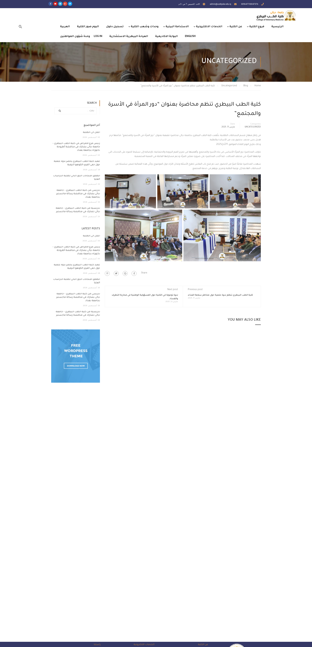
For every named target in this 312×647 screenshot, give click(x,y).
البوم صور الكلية (88, 26)
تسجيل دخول (115, 26)
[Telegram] (60, 4)
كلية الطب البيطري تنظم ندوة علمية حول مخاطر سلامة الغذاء (220, 295)
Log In (98, 36)
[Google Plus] (125, 273)
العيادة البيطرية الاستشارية (128, 36)
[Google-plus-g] (65, 4)
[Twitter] (70, 4)
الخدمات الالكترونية (209, 26)
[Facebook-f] (50, 4)
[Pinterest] (107, 273)
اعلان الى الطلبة (91, 132)
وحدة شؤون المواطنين (75, 36)
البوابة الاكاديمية (166, 36)
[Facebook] (134, 273)
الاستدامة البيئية (177, 26)
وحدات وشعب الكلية (144, 26)
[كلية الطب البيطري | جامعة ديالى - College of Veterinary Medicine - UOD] (275, 15)
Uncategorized (253, 127)
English (190, 36)
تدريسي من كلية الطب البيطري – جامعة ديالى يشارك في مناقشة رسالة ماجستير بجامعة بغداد (78, 194)
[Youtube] (55, 4)
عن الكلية (235, 26)
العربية (65, 26)
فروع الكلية (256, 26)
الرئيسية (277, 26)
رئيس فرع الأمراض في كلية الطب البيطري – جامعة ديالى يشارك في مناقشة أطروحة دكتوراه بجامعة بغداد (76, 147)
